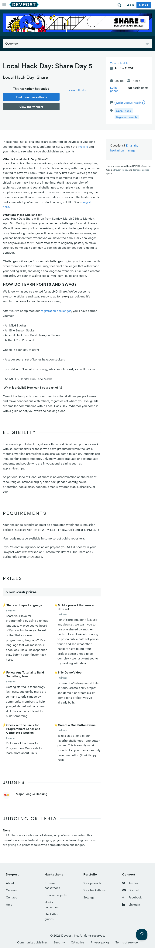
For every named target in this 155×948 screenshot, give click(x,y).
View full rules (78, 90)
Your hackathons (94, 890)
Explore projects (56, 895)
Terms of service (126, 942)
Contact (11, 897)
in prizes (114, 89)
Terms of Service (141, 169)
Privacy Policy (121, 169)
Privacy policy (100, 942)
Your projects (92, 883)
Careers (11, 890)
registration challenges (56, 311)
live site (83, 146)
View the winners (31, 107)
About (10, 883)
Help (9, 904)
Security (59, 942)
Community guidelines (32, 942)
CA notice (77, 942)
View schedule (119, 63)
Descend (147, 44)
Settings (88, 897)
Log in (130, 4)
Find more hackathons (31, 97)
